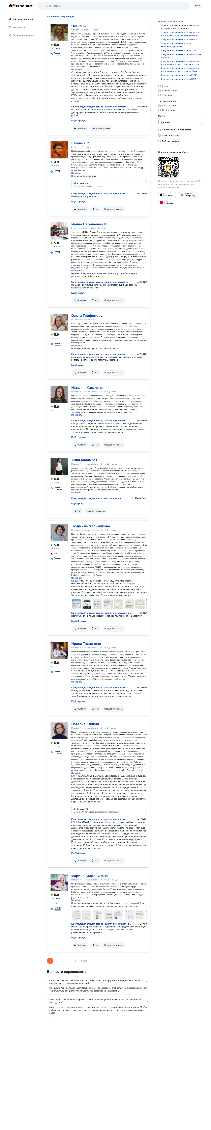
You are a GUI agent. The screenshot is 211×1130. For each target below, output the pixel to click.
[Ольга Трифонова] (59, 322)
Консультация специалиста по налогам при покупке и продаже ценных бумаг (180, 69)
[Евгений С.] (59, 149)
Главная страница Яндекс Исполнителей (21, 6)
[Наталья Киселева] (59, 394)
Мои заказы (18, 27)
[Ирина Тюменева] (59, 650)
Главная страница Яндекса (10, 6)
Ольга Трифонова (86, 315)
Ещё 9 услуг (77, 503)
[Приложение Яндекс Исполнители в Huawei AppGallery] (167, 203)
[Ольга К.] (59, 32)
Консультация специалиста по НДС (178, 79)
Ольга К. (78, 26)
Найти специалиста (22, 19)
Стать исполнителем (23, 35)
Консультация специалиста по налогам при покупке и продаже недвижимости (180, 34)
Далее (84, 960)
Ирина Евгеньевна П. (89, 224)
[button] (79, 128)
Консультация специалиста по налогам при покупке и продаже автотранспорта (180, 62)
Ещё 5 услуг (77, 365)
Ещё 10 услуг (78, 701)
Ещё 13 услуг (78, 937)
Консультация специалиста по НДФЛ (179, 39)
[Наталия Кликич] (59, 730)
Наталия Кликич (85, 724)
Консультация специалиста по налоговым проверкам (176, 45)
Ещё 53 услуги (78, 621)
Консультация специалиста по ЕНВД (179, 75)
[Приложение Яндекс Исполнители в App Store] (167, 195)
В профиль (76, 69)
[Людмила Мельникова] (59, 532)
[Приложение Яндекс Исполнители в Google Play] (188, 195)
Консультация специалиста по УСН (178, 50)
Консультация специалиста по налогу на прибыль (181, 55)
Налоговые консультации (170, 21)
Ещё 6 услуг (77, 293)
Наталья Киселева (87, 388)
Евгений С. (80, 143)
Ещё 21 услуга (78, 437)
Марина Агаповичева (89, 876)
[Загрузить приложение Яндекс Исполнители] (180, 167)
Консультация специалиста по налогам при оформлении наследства (100, 106)
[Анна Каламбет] (59, 466)
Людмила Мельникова (90, 526)
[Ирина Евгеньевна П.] (59, 230)
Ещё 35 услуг (78, 853)
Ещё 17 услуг (78, 201)
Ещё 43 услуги (78, 120)
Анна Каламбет (84, 460)
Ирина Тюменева (86, 644)
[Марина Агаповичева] (59, 882)
